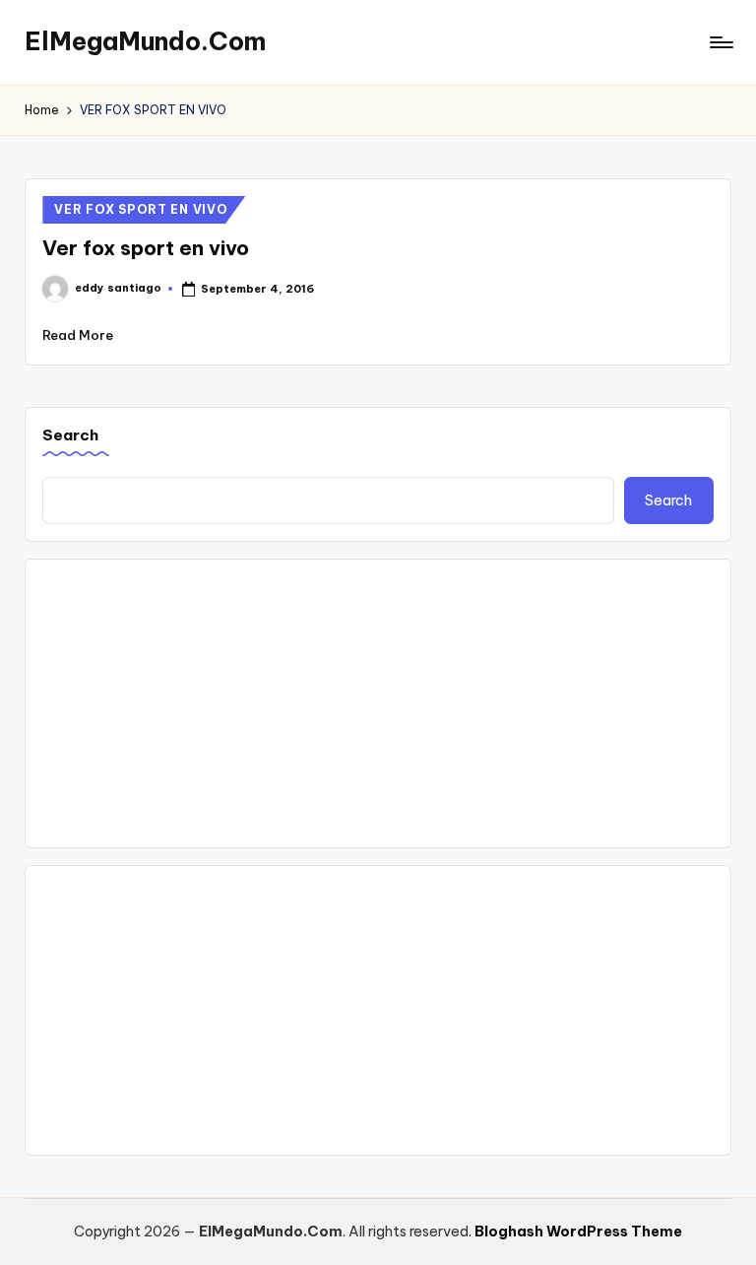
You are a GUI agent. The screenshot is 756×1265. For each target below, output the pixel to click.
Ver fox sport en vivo (145, 247)
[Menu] (720, 42)
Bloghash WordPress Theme (578, 1231)
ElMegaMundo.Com (145, 41)
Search (70, 435)
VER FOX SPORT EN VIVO (140, 209)
